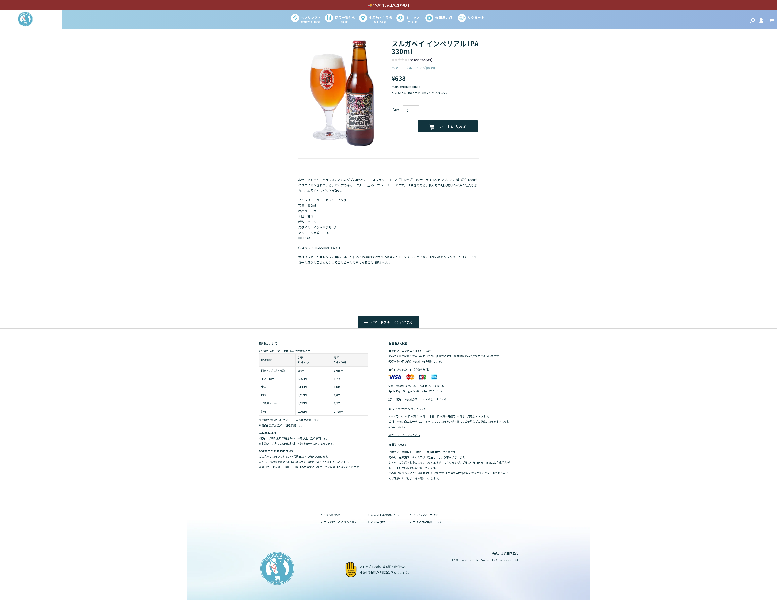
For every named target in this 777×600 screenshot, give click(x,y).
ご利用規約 (378, 522)
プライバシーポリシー (427, 515)
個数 (396, 109)
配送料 (402, 93)
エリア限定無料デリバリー (430, 522)
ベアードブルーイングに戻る (391, 322)
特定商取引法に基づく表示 (341, 522)
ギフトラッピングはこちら (404, 435)
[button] (412, 60)
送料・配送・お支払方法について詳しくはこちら (417, 399)
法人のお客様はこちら (385, 515)
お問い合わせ (332, 515)
